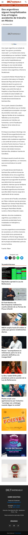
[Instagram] (14, 525)
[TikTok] (18, 525)
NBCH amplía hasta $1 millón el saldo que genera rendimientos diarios (14, 330)
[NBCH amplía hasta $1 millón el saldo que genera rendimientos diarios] (14, 319)
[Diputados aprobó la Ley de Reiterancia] (14, 273)
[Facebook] (9, 525)
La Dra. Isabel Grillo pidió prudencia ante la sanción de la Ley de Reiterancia (14, 378)
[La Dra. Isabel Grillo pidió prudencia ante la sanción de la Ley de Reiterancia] (14, 367)
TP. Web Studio (18, 533)
